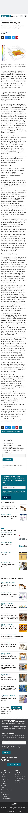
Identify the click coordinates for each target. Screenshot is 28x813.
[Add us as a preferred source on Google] (20, 427)
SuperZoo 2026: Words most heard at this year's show (9, 607)
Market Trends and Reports (7, 604)
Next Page (16, 707)
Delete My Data (14, 764)
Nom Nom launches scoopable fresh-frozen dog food (8, 667)
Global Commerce (6, 684)
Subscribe (4, 807)
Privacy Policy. (6, 494)
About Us (17, 807)
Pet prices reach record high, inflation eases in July (8, 646)
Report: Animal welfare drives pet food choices (8, 627)
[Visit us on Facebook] (2, 760)
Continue (7, 460)
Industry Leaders (6, 532)
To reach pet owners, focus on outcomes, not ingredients (9, 508)
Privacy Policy (16, 808)
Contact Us (24, 807)
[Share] (6, 37)
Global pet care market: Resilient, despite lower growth (8, 698)
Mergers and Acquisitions (8, 634)
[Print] (2, 37)
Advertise (10, 807)
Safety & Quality (6, 514)
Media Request (7, 808)
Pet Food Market (7, 20)
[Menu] (25, 16)
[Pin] (16, 37)
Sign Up (6, 497)
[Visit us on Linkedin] (5, 760)
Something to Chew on (8, 695)
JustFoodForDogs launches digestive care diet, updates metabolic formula (9, 656)
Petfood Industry (6, 544)
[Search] (21, 16)
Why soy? (4, 554)
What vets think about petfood (8, 565)
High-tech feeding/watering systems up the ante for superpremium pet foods (9, 677)
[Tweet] (13, 37)
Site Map (24, 808)
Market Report (5, 674)
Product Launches (6, 653)
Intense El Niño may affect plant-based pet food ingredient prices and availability (8, 688)
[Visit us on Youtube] (8, 760)
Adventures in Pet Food (8, 505)
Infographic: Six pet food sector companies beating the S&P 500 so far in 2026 (9, 617)
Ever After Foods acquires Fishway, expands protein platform (12, 637)
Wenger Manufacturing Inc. (8, 535)
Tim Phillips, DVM (6, 32)
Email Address (7, 453)
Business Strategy (6, 613)
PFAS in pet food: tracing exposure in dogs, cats (9, 517)
